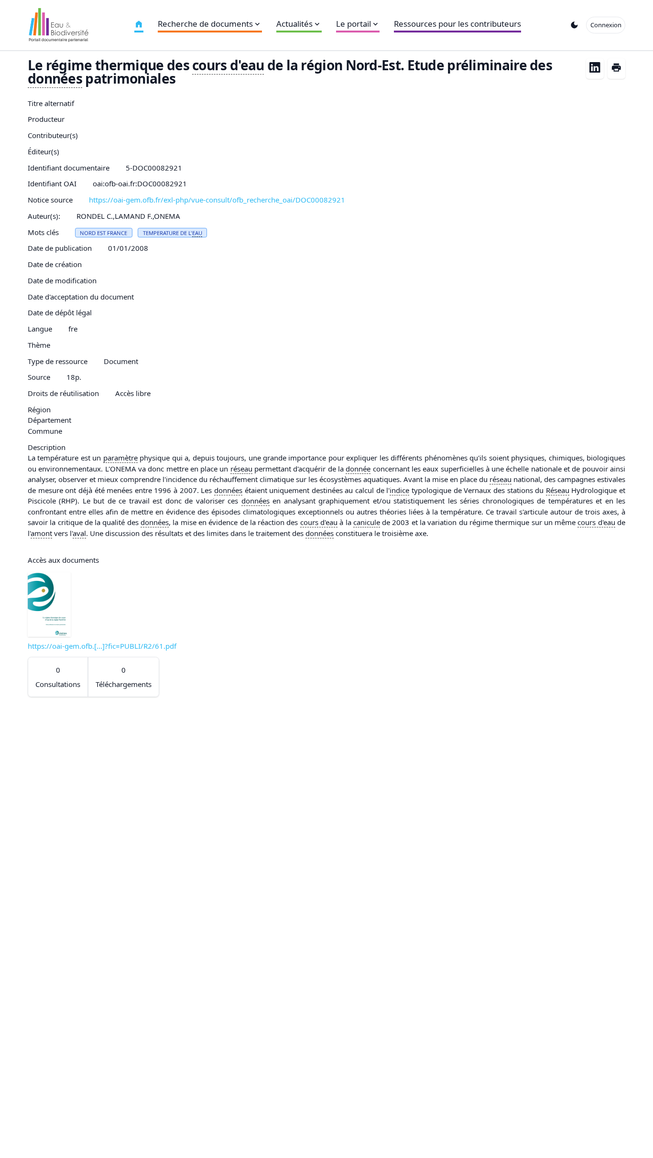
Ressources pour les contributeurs (457, 23)
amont (41, 533)
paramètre (120, 457)
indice (399, 490)
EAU (197, 232)
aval (79, 533)
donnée (358, 468)
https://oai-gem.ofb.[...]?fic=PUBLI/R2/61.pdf (102, 646)
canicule (366, 522)
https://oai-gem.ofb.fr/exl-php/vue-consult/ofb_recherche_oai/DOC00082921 (217, 199)
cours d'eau (228, 65)
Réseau (557, 490)
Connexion (605, 25)
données (55, 78)
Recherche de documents (205, 23)
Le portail (353, 23)
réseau (241, 468)
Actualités (294, 23)
